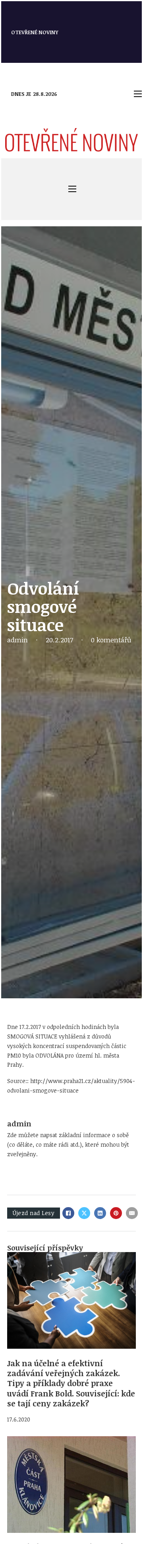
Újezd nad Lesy (33, 1213)
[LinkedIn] (100, 1213)
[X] (84, 1213)
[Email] (132, 1213)
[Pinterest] (116, 1213)
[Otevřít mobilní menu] (138, 94)
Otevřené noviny (34, 32)
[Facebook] (68, 1213)
